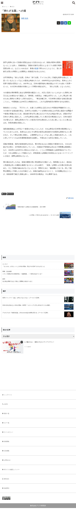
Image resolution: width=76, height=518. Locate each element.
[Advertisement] (38, 46)
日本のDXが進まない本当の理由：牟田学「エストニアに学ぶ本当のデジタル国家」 (27, 305)
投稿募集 (6, 441)
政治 (5, 194)
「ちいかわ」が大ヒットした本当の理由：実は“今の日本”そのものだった (24, 266)
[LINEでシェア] (69, 23)
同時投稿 (11, 194)
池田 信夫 (24, 18)
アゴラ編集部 (27, 346)
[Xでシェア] (58, 23)
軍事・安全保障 (7, 271)
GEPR (6, 404)
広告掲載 (6, 451)
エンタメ (5, 264)
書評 (4, 291)
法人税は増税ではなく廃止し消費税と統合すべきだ (17, 281)
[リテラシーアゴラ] (12, 347)
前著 (36, 68)
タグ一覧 (6, 423)
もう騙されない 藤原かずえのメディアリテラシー (39, 342)
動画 (4, 257)
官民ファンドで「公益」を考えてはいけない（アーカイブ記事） (21, 297)
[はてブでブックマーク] (65, 23)
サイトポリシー (8, 432)
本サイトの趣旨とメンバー (12, 469)
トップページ (8, 395)
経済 (4, 279)
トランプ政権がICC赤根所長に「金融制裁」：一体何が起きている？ (22, 274)
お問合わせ (7, 460)
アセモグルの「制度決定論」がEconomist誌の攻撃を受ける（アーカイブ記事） (26, 312)
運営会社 (6, 479)
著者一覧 (6, 413)
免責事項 (6, 488)
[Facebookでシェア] (62, 23)
